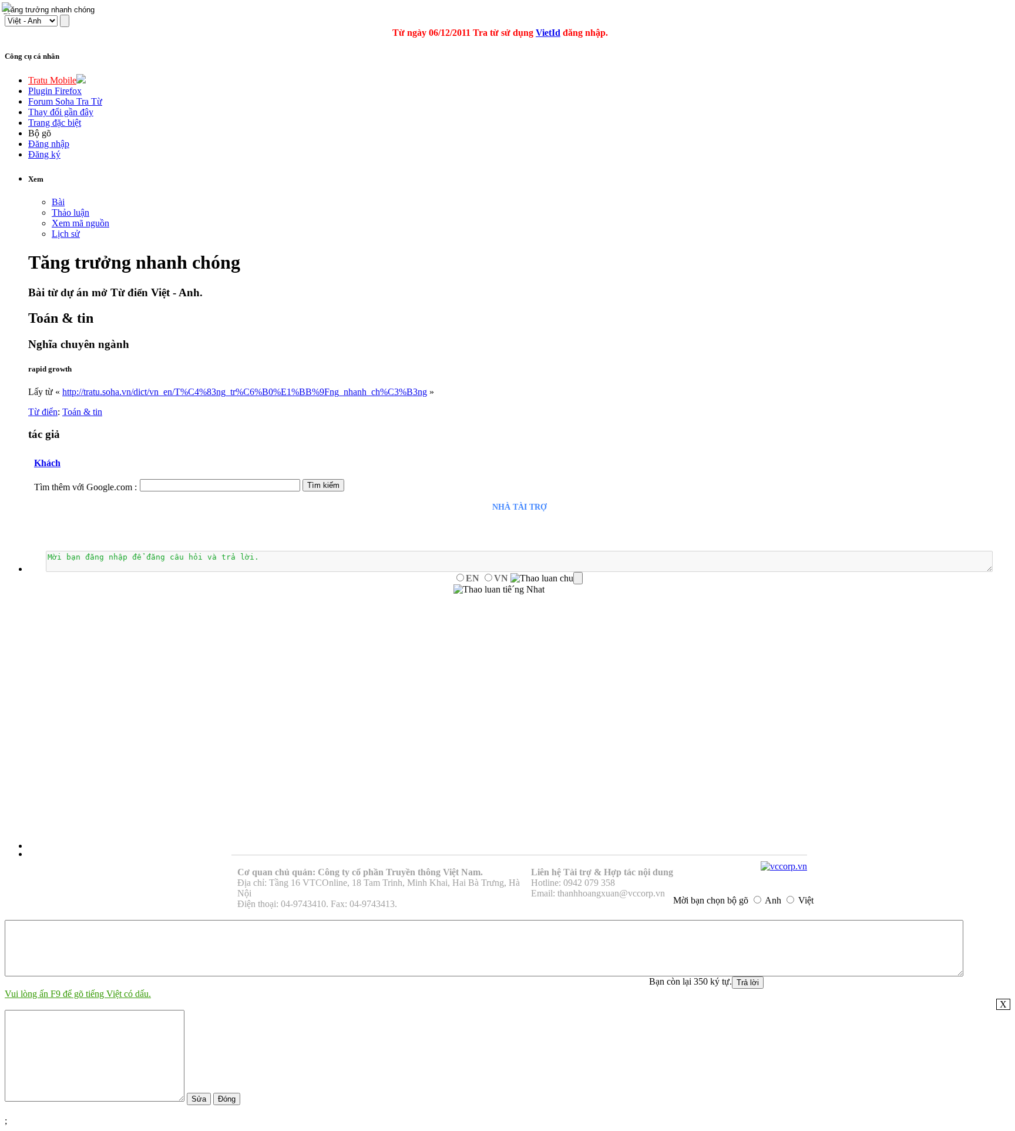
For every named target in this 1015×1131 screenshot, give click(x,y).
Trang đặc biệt (54, 123)
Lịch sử (66, 234)
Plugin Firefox (55, 91)
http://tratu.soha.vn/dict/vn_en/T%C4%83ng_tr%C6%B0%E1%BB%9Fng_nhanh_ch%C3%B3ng (244, 392)
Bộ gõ (39, 133)
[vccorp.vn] (784, 866)
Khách (47, 463)
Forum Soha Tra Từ (65, 101)
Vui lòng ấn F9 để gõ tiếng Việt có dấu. (78, 994)
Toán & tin (82, 412)
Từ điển (43, 412)
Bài (58, 202)
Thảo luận (70, 213)
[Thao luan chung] (546, 578)
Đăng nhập (48, 144)
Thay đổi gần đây (60, 112)
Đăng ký (44, 154)
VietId (548, 33)
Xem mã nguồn (80, 223)
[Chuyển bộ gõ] (8, 8)
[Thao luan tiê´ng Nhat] (499, 589)
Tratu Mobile (52, 80)
